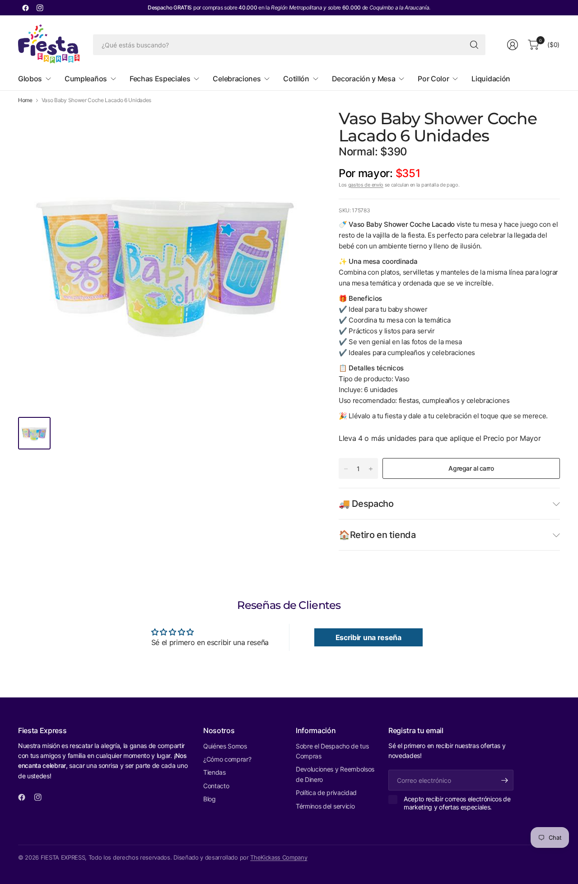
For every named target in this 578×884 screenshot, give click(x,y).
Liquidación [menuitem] (490, 78)
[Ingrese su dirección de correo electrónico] (504, 780)
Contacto (216, 786)
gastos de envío (365, 185)
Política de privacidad (326, 792)
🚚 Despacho (366, 503)
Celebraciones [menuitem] (237, 78)
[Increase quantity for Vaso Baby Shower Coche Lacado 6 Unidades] (371, 468)
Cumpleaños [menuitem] (86, 78)
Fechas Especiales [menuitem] (160, 78)
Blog (209, 799)
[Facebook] (25, 7)
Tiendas (214, 772)
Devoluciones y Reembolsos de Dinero (335, 774)
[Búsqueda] (474, 44)
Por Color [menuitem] (433, 78)
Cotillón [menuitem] (296, 78)
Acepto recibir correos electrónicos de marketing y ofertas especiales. (457, 803)
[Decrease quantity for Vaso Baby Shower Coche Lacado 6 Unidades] (346, 468)
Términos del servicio (325, 806)
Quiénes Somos (225, 746)
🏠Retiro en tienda (377, 534)
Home (25, 100)
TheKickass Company (278, 857)
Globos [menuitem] (30, 78)
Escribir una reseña (368, 637)
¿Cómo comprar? (227, 759)
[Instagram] (40, 7)
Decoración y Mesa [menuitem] (364, 78)
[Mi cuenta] (512, 44)
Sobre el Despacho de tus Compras (332, 751)
